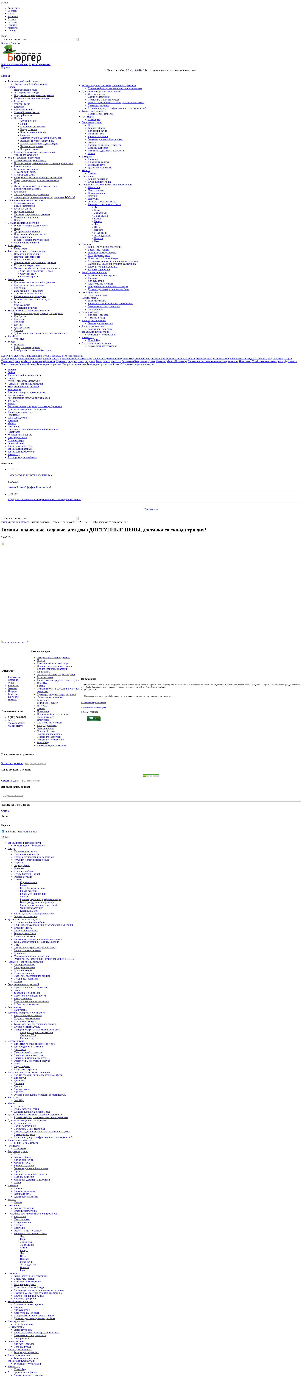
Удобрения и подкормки (27, 231)
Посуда (11, 87)
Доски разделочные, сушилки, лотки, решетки (113, 261)
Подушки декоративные (27, 256)
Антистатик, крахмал (25, 307)
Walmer (5, 358)
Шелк (97, 227)
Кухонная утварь (23, 166)
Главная (5, 75)
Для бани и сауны (97, 130)
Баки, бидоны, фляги (99, 255)
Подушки (93, 196)
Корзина (5, 43)
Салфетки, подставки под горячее (32, 214)
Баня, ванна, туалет (92, 122)
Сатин (97, 218)
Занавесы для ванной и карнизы (105, 139)
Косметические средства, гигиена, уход (29, 310)
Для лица (19, 322)
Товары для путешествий (95, 331)
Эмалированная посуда (26, 92)
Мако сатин (100, 232)
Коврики (92, 278)
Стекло (18, 118)
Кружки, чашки (28, 121)
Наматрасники (96, 190)
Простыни (93, 198)
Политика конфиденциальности (93, 703)
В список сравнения (12, 763)
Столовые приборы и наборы (30, 160)
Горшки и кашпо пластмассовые (31, 239)
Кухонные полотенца (99, 181)
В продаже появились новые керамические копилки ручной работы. (44, 499)
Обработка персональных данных (94, 707)
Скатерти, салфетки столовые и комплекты (37, 268)
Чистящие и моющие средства (30, 296)
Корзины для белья (98, 147)
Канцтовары (14, 245)
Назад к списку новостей (14, 642)
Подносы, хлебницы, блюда (103, 258)
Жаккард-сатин (102, 235)
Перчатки (19, 344)
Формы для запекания (26, 155)
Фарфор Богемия (23, 115)
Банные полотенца (98, 179)
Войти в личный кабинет (14, 64)
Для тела (18, 330)
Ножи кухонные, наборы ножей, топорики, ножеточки (43, 163)
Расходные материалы (26, 169)
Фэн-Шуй (13, 336)
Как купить (14, 8)
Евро (97, 210)
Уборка (11, 341)
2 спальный (100, 213)
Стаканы (25, 135)
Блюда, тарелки (28, 129)
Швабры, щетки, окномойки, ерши (32, 350)
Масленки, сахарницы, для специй (39, 143)
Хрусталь (19, 101)
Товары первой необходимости (24, 81)
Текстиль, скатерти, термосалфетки (27, 251)
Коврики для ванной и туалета (104, 145)
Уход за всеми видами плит (28, 293)
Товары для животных (94, 326)
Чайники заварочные (31, 146)
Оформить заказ (9, 780)
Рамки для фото (96, 164)
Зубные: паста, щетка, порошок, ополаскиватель (40, 333)
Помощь (12, 30)
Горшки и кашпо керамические (31, 225)
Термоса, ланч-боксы (25, 171)
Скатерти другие (29, 276)
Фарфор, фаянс (22, 104)
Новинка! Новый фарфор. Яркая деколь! (29, 487)
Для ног (18, 324)
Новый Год (88, 337)
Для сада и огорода (98, 314)
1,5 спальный (101, 215)
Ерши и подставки (98, 136)
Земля (17, 228)
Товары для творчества (94, 320)
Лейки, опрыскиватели (26, 242)
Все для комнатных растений (23, 222)
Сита (16, 183)
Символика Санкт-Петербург (103, 99)
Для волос (19, 319)
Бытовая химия (16, 279)
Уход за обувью (22, 305)
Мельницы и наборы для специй (31, 194)
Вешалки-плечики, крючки (102, 275)
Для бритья (20, 316)
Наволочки (94, 187)
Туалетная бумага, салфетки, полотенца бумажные (109, 85)
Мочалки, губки (96, 133)
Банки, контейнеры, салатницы (105, 247)
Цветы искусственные (100, 167)
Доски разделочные (24, 203)
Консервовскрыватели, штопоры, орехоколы (38, 177)
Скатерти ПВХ (28, 273)
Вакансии (13, 16)
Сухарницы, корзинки (26, 217)
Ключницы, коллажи (99, 162)
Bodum (13, 358)
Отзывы (12, 19)
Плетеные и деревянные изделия (25, 200)
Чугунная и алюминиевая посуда (31, 98)
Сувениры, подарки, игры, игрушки (101, 91)
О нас (11, 13)
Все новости (151, 509)
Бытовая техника (97, 300)
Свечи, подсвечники (99, 96)
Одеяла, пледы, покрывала (102, 201)
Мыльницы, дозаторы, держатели (106, 150)
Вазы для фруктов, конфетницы (37, 140)
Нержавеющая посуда (25, 89)
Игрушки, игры (96, 94)
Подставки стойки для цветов (30, 234)
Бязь (96, 241)
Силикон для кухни (24, 174)
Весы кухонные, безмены (27, 188)
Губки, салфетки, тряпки (27, 347)
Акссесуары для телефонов (96, 343)
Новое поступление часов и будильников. (30, 475)
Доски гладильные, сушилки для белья (108, 289)
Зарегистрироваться (39, 64)
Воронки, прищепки (99, 269)
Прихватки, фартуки (25, 259)
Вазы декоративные (24, 205)
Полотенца (87, 176)
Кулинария (20, 191)
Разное (17, 302)
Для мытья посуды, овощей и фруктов (34, 282)
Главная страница (10, 522)
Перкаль (98, 230)
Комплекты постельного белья (104, 204)
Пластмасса (88, 244)
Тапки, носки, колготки (94, 111)
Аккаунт (15, 43)
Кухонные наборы (24, 109)
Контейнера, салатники (32, 126)
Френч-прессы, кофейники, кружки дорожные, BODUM (44, 197)
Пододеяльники (96, 193)
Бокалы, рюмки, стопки (33, 132)
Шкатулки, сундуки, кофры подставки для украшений (117, 108)
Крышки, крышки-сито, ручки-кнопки (35, 152)
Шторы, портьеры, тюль (27, 265)
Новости (25, 522)
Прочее (18, 220)
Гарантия (12, 25)
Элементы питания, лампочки (104, 306)
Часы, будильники (91, 292)
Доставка (12, 10)
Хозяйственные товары (94, 272)
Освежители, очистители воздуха (32, 299)
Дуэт (96, 207)
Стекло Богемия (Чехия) (27, 112)
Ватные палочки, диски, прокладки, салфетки (38, 313)
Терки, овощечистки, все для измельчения (36, 180)
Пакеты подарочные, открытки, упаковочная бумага (116, 102)
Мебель (86, 170)
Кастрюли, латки (29, 149)
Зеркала (92, 142)
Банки (23, 123)
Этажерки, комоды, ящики (102, 252)
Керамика (19, 106)
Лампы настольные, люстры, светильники (110, 303)
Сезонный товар (90, 312)
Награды (12, 22)
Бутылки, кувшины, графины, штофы (40, 138)
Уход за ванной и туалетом (28, 290)
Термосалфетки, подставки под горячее (35, 262)
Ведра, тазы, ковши (98, 249)
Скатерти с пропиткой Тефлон (36, 271)
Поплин (98, 238)
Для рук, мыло (22, 327)
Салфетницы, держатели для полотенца (35, 186)
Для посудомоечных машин (29, 285)
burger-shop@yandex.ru (16, 721)
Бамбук (98, 221)
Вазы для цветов (23, 237)
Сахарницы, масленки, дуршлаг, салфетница (112, 263)
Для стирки (20, 288)
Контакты (13, 27)
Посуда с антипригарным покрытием (34, 95)
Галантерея (88, 116)
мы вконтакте (15, 725)
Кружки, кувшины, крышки (103, 266)
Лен (96, 224)
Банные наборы (96, 128)
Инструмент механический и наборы (108, 286)
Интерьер (87, 156)
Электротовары (90, 297)
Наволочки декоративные (28, 254)
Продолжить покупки (35, 763)
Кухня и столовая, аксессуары (24, 157)
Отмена (5, 811)
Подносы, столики (24, 211)
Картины (93, 159)
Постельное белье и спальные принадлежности (107, 184)
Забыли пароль (30, 831)
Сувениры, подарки (98, 105)
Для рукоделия (96, 280)
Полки (91, 153)
